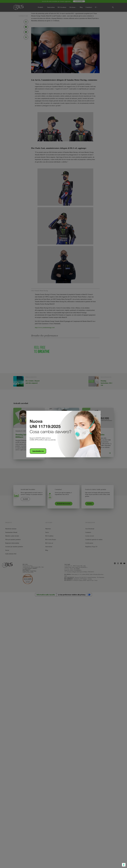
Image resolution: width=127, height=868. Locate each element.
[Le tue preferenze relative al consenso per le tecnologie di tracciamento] (124, 865)
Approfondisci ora (38, 451)
